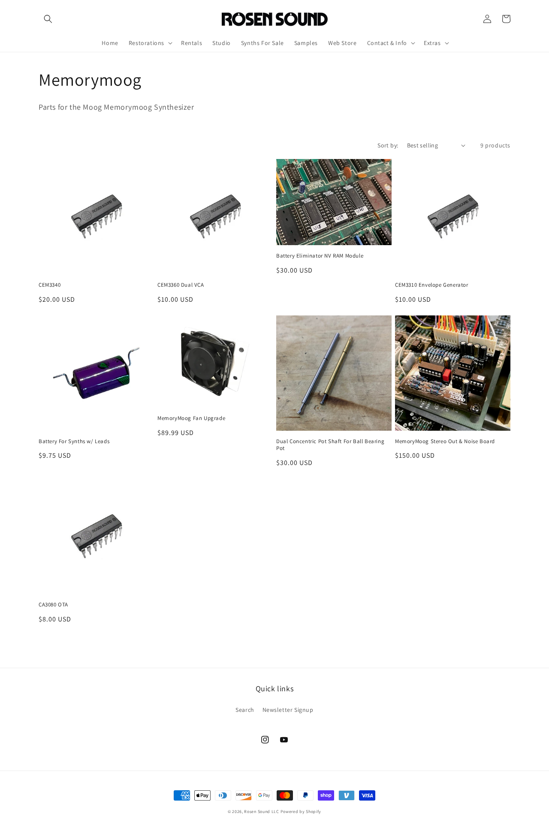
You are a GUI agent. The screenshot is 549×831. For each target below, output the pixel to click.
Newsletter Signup (288, 710)
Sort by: (387, 145)
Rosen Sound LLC (261, 811)
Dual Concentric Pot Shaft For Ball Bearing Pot (330, 445)
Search (244, 710)
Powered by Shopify (301, 811)
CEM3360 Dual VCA (180, 285)
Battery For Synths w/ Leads (74, 441)
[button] (48, 18)
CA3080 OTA (53, 604)
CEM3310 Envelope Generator (431, 285)
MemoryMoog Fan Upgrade (191, 418)
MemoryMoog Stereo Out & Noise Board (445, 441)
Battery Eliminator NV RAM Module (319, 255)
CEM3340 (49, 285)
